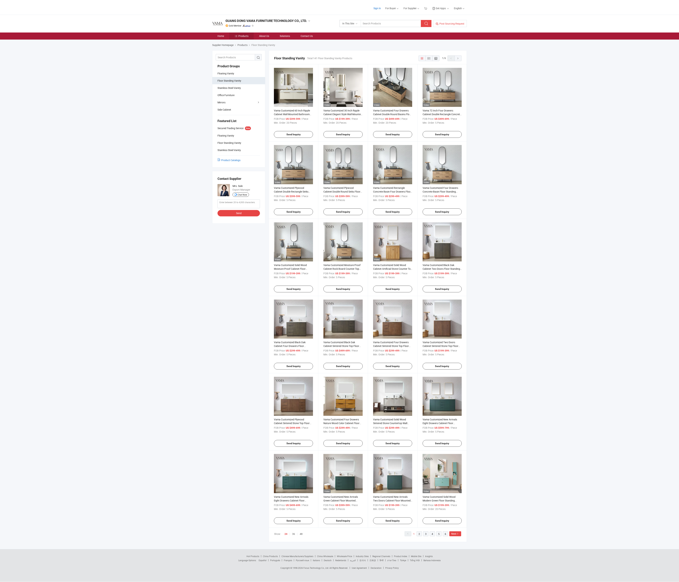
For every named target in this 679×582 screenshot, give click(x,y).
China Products (270, 556)
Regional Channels (381, 556)
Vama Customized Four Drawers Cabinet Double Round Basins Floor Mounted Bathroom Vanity (392, 114)
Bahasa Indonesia (432, 560)
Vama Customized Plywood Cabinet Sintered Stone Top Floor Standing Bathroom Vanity (292, 423)
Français (288, 560)
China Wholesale (325, 556)
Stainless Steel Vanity (229, 88)
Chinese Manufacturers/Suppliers (297, 556)
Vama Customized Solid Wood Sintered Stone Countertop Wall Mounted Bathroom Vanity (390, 423)
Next (453, 533)
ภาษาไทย (391, 560)
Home (220, 36)
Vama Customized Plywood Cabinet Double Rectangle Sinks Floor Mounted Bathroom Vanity (291, 191)
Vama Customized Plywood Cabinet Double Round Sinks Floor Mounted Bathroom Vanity (341, 191)
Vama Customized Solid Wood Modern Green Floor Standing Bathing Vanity (439, 500)
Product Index (400, 556)
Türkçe (403, 560)
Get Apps (440, 8)
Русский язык (302, 560)
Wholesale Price (344, 556)
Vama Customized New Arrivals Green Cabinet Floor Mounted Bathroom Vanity (340, 500)
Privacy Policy (392, 567)
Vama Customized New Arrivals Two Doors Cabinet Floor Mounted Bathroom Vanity (392, 500)
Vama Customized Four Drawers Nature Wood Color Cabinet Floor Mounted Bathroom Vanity (341, 423)
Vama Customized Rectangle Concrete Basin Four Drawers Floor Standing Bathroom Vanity (392, 191)
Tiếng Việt (415, 560)
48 (301, 534)
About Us (264, 36)
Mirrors (221, 102)
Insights (429, 556)
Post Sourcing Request (451, 23)
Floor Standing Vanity (229, 80)
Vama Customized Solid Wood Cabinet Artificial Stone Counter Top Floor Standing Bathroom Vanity (392, 268)
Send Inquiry (293, 134)
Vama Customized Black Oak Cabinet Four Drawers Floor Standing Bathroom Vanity (290, 346)
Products (243, 36)
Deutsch (328, 560)
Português (275, 560)
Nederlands (340, 560)
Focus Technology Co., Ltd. (316, 567)
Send (239, 213)
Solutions (285, 36)
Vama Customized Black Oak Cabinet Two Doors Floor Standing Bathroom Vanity (441, 268)
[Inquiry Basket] (426, 8)
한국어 (362, 560)
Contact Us (307, 36)
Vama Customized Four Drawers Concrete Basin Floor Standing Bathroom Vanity (440, 191)
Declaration (376, 567)
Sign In (377, 8)
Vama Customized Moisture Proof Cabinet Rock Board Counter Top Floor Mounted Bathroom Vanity (342, 268)
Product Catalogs (230, 160)
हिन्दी (382, 560)
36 (293, 534)
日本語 (373, 560)
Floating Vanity (225, 73)
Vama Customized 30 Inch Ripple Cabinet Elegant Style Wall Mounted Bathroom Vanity (342, 114)
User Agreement (359, 567)
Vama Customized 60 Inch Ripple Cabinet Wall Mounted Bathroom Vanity (292, 114)
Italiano (316, 560)
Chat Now (242, 194)
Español (262, 560)
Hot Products (252, 556)
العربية (353, 560)
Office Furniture (225, 95)
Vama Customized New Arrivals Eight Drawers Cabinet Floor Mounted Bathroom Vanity (291, 500)
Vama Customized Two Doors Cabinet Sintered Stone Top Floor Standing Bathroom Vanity (440, 346)
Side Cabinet (224, 109)
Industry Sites (362, 556)
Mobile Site (416, 556)
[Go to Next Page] (458, 58)
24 (286, 534)
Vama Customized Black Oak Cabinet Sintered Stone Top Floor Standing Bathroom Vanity (341, 346)
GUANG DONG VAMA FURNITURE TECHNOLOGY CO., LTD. (266, 21)
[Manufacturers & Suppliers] (235, 7)
